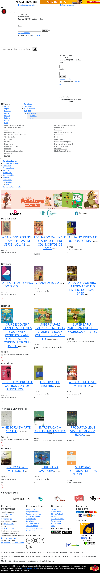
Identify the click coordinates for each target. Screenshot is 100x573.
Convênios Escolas (10, 161)
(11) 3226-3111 (6, 519)
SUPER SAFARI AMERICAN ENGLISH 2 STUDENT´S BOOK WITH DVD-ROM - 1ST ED (50, 331)
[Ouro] (87, 532)
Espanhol (7, 111)
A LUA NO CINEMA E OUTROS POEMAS (82, 239)
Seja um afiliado (32, 526)
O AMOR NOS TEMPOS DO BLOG (17, 284)
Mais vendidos (29, 109)
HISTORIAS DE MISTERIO (50, 384)
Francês (7, 116)
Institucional (30, 509)
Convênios (28, 104)
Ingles (6, 109)
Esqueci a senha (24, 33)
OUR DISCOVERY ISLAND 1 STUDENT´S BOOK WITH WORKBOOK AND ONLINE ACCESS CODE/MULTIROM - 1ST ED (17, 335)
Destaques (28, 106)
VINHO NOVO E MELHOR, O (17, 469)
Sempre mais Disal (33, 512)
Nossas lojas (7, 173)
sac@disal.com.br (7, 528)
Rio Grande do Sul (57, 519)
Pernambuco (56, 521)
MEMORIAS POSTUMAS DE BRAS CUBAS (82, 470)
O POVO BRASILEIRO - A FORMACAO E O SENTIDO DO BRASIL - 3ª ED (82, 288)
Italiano (7, 118)
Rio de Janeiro (56, 523)
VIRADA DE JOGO (48, 283)
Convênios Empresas (11, 163)
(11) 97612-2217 (8, 524)
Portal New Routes (33, 516)
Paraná (53, 516)
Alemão (7, 113)
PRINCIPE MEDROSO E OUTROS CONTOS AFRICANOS (17, 385)
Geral (6, 123)
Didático (33, 116)
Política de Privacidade (34, 528)
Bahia (53, 526)
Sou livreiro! (30, 530)
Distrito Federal (57, 514)
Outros (7, 120)
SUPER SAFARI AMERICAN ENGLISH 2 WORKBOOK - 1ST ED (82, 328)
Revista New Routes (33, 514)
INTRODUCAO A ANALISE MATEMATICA (50, 429)
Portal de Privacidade (29, 568)
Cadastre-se (36, 35)
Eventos (6, 177)
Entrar (44, 30)
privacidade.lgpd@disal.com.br (12, 543)
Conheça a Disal (9, 175)
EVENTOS (27, 111)
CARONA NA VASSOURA (48, 469)
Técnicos (6, 170)
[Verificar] (89, 543)
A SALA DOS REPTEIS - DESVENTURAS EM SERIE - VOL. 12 (17, 240)
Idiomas (7, 106)
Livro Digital (31, 113)
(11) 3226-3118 (6, 514)
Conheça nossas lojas (27, 5)
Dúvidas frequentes (8, 538)
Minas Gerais (56, 512)
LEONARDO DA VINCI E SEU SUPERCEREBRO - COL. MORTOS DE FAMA (50, 242)
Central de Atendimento (12, 187)
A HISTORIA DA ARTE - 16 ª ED (17, 429)
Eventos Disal (31, 519)
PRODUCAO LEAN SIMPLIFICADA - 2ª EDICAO (82, 431)
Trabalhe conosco (32, 523)
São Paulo (54, 509)
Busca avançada (68, 5)
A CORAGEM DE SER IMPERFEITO (82, 384)
